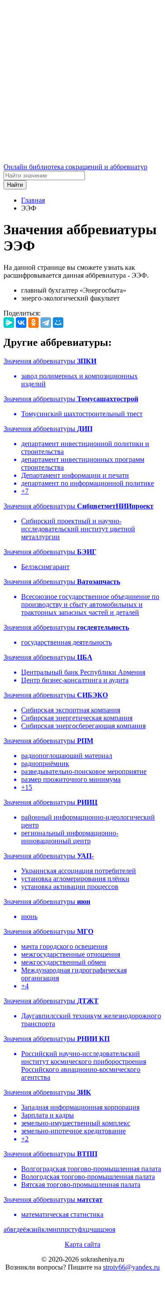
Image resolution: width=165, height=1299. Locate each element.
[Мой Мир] (58, 322)
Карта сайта (82, 1244)
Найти (15, 184)
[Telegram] (45, 322)
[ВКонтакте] (21, 322)
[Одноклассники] (33, 322)
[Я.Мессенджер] (9, 322)
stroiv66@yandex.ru (131, 1267)
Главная (33, 200)
